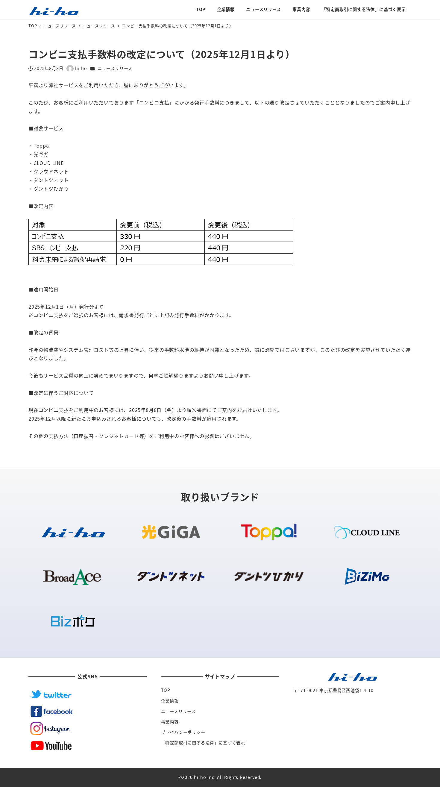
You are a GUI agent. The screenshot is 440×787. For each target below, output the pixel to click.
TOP (165, 690)
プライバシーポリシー (183, 732)
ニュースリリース (115, 68)
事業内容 (170, 722)
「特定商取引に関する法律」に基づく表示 (203, 743)
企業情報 (170, 701)
